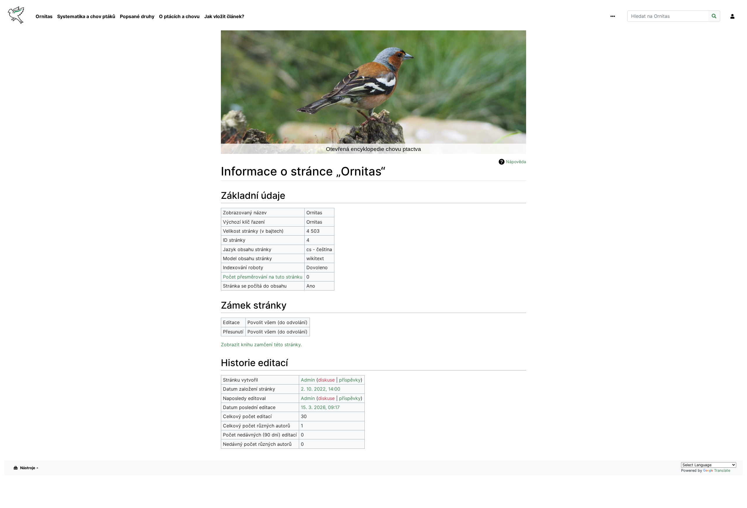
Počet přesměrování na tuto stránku (262, 277)
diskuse (326, 380)
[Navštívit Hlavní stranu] (17, 15)
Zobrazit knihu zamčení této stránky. (261, 344)
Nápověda (516, 161)
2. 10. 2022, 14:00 (320, 389)
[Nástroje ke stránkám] (614, 16)
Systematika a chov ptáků (86, 16)
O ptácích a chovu (179, 16)
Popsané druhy (137, 16)
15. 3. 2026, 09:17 (320, 407)
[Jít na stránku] (714, 16)
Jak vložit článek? (224, 16)
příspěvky (350, 380)
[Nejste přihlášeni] (733, 16)
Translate (722, 470)
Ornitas (44, 16)
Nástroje (27, 468)
